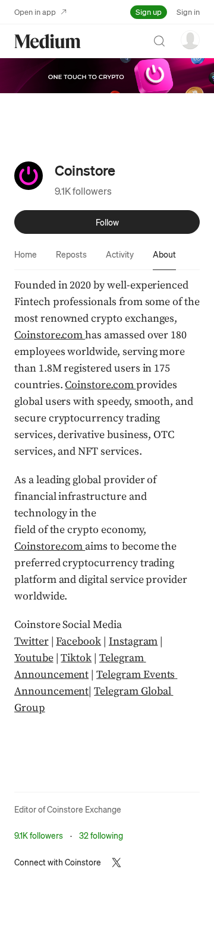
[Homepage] (47, 41)
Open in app (35, 12)
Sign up (149, 12)
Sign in (188, 12)
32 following (101, 835)
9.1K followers (83, 191)
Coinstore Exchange (84, 809)
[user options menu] (190, 39)
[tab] (25, 254)
